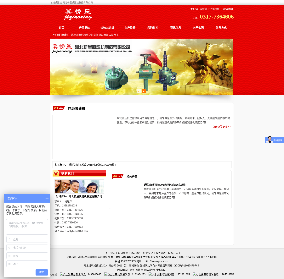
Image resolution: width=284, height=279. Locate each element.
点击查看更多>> (222, 126)
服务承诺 (161, 252)
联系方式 (221, 27)
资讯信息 (175, 27)
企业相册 (214, 9)
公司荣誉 (123, 252)
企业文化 (148, 252)
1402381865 (183, 274)
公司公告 (135, 252)
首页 (61, 27)
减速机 (125, 118)
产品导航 (84, 27)
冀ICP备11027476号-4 (186, 265)
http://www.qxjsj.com (156, 261)
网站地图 (228, 9)
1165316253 (227, 274)
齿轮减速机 (107, 27)
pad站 (203, 9)
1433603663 (94, 274)
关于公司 (198, 27)
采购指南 (152, 27)
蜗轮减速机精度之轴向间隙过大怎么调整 (93, 34)
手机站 (194, 9)
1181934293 (138, 274)
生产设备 (130, 27)
